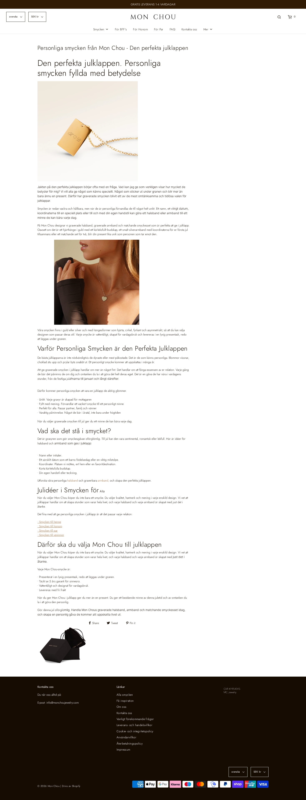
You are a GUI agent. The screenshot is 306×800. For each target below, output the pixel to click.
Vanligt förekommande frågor (135, 719)
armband (103, 480)
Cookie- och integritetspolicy (135, 731)
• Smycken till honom (49, 526)
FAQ (172, 29)
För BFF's (121, 29)
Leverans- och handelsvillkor (134, 725)
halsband (72, 480)
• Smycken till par (47, 530)
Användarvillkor (126, 737)
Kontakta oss (189, 29)
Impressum (123, 749)
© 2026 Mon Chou (48, 786)
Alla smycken (125, 695)
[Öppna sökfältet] (279, 17)
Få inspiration (125, 701)
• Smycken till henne (49, 522)
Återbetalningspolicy (130, 743)
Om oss (121, 707)
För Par (158, 29)
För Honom (140, 29)
